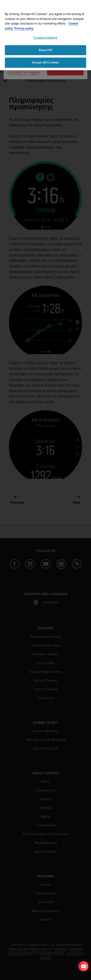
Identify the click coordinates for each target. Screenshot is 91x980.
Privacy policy (24, 28)
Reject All (45, 50)
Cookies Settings (45, 38)
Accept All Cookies (45, 62)
